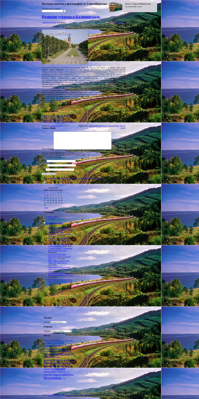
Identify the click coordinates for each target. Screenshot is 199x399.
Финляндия (48, 349)
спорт (67, 371)
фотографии (52, 378)
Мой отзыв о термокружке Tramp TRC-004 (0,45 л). (58, 262)
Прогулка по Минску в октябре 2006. (57, 178)
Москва (60, 342)
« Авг (46, 208)
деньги (69, 351)
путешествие (58, 368)
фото (71, 374)
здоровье (67, 360)
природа (47, 369)
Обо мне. (51, 219)
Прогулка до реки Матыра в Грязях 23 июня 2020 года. (59, 239)
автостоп (61, 348)
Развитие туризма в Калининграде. (71, 17)
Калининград (113, 126)
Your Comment (47, 149)
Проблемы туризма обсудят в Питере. (57, 116)
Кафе (64, 103)
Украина (68, 345)
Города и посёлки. (49, 22)
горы (65, 351)
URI (43, 169)
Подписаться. (57, 223)
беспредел (57, 351)
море (60, 363)
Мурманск (48, 345)
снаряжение (61, 371)
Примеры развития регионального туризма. (59, 122)
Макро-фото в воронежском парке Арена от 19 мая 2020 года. (59, 269)
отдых (53, 365)
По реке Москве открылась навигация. (88, 178)
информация (50, 362)
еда (45, 356)
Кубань (54, 343)
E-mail (44, 165)
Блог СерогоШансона (56, 395)
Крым (49, 343)
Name (44, 161)
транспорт (48, 374)
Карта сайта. (53, 217)
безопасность (49, 351)
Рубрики (47, 331)
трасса (56, 374)
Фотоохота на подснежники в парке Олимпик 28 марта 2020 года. (60, 281)
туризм (122, 128)
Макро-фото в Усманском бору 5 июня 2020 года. (60, 245)
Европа (62, 340)
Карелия (69, 340)
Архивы (47, 322)
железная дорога (53, 357)
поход (58, 366)
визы (61, 351)
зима (72, 360)
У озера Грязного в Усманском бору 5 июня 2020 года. (60, 249)
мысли (70, 363)
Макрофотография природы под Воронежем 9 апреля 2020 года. (61, 274)
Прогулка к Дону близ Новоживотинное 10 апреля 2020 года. (59, 257)
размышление (50, 371)
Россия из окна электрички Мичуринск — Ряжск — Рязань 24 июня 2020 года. (60, 230)
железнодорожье (53, 359)
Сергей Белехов (56, 126)
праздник (64, 366)
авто (54, 349)
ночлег (46, 366)
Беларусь (47, 340)
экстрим (64, 378)
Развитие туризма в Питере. (53, 118)
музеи (65, 363)
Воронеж (55, 340)
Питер (122, 126)
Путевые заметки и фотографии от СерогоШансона (74, 3)
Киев (45, 343)
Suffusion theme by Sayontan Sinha (79, 395)
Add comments (119, 22)
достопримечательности (98, 126)
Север (62, 346)
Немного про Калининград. (53, 120)
